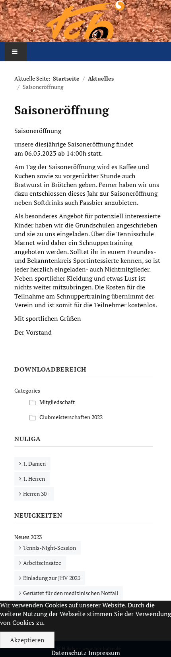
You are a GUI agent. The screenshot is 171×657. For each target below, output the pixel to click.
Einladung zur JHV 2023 (51, 578)
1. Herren (34, 478)
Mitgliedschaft (57, 402)
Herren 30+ (36, 493)
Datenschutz (69, 652)
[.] (85, 21)
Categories (27, 390)
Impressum (104, 652)
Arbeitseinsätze (42, 562)
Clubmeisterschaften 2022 (71, 417)
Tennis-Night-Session (49, 547)
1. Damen (34, 463)
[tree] (83, 410)
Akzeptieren (27, 640)
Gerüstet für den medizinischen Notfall (70, 593)
